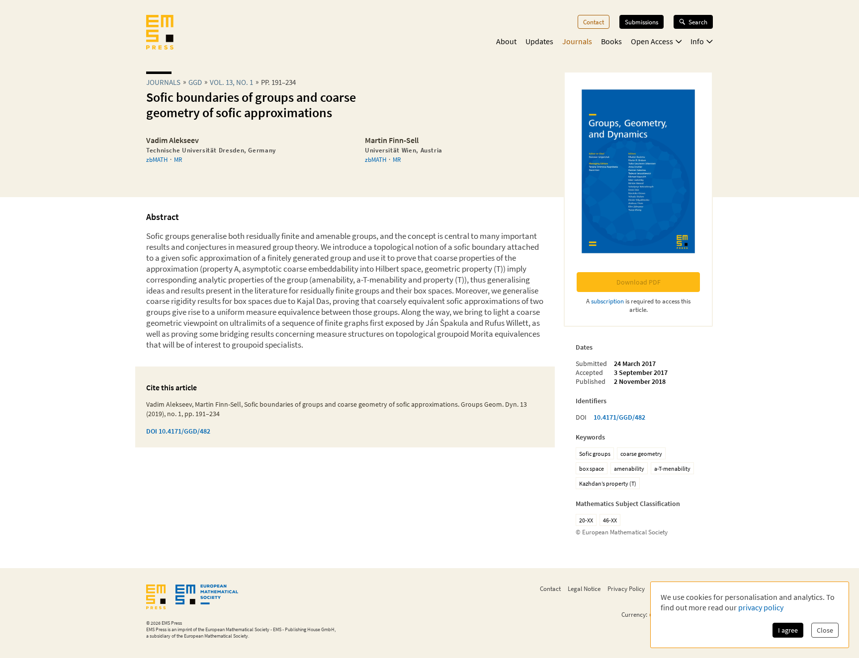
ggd (195, 82)
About (506, 41)
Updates (539, 41)
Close (825, 630)
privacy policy (760, 607)
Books (611, 41)
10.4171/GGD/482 (619, 417)
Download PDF (638, 282)
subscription (607, 301)
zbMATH (157, 159)
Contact (593, 22)
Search (697, 22)
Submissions (641, 22)
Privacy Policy (626, 588)
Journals (577, 41)
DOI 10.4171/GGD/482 (178, 431)
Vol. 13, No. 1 (231, 82)
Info (697, 41)
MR (178, 159)
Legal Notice (584, 588)
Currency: (634, 614)
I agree (788, 630)
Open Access (652, 41)
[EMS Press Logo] (159, 33)
